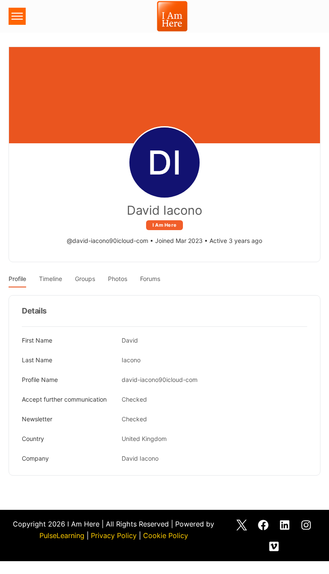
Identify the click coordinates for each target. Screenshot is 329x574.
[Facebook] (263, 525)
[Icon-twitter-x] (241, 525)
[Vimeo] (273, 546)
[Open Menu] (17, 17)
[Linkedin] (284, 525)
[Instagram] (306, 525)
